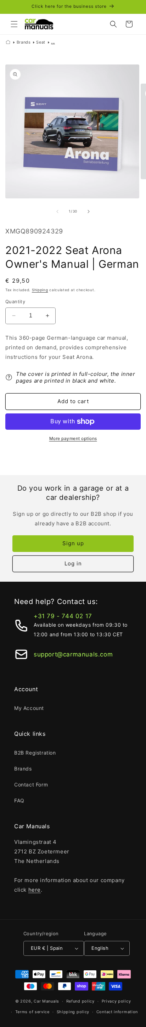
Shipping (40, 290)
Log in (73, 563)
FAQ (19, 800)
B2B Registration (35, 753)
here (34, 889)
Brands (24, 42)
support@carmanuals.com (73, 654)
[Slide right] (88, 211)
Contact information (117, 1011)
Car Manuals (46, 1001)
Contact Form (31, 784)
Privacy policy (116, 1001)
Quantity (15, 301)
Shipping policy (73, 1011)
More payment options (73, 438)
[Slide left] (57, 211)
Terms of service (32, 1011)
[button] (14, 24)
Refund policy (80, 1001)
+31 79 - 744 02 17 (63, 616)
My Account (29, 708)
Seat (40, 42)
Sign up (73, 543)
